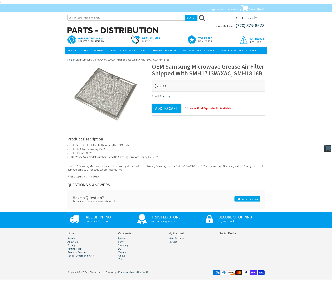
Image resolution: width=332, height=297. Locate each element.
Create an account (229, 9)
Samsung (99, 50)
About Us (72, 241)
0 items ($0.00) (256, 9)
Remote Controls (123, 50)
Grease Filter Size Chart (198, 50)
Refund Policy (74, 248)
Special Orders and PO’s (80, 255)
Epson (72, 50)
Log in (213, 9)
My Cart (173, 241)
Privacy (71, 245)
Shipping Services (164, 50)
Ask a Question (249, 198)
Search (71, 238)
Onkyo (121, 255)
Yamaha (122, 252)
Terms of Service (76, 252)
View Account (176, 238)
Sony (84, 50)
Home (70, 59)
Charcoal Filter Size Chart (238, 50)
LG (119, 248)
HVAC (144, 50)
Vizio (120, 259)
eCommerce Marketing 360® (132, 272)
